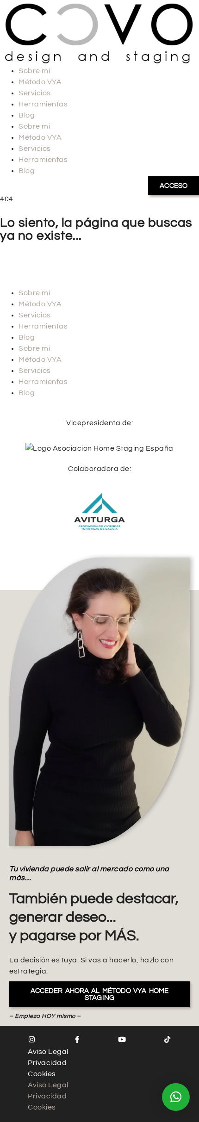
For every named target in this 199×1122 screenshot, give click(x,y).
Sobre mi (34, 70)
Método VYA (40, 82)
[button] (176, 1097)
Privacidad (47, 1062)
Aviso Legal (48, 1051)
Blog (27, 115)
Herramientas (43, 104)
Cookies (42, 1074)
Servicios (35, 93)
